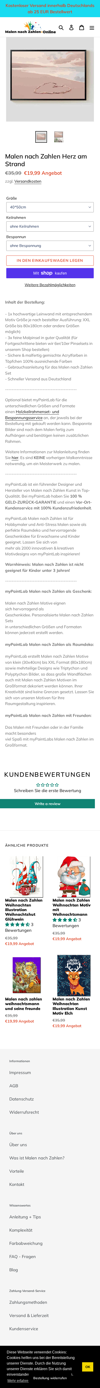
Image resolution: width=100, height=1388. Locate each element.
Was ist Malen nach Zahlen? (36, 1158)
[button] (18, 924)
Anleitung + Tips (25, 1217)
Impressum (20, 1072)
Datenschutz (21, 1099)
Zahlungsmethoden (28, 1302)
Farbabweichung (26, 1243)
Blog (13, 1269)
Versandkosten (27, 181)
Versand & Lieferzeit (29, 1315)
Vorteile (16, 1171)
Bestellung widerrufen (50, 1378)
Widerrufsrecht (24, 1112)
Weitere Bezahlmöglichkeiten (50, 284)
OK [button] (87, 1367)
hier (15, 457)
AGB (13, 1085)
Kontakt (16, 1184)
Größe (11, 198)
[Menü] (92, 27)
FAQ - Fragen (22, 1256)
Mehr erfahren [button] (18, 1381)
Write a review (47, 803)
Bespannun (16, 236)
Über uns (18, 1144)
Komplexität (20, 1230)
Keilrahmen (16, 217)
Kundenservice (23, 1328)
